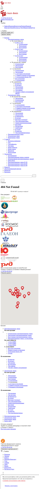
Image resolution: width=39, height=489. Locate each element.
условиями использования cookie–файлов (14, 480)
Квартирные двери (14, 137)
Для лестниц (19, 88)
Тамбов (29, 27)
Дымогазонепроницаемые (23, 123)
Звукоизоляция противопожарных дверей (21, 159)
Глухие (10, 353)
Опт (9, 142)
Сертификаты (12, 144)
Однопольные (23, 44)
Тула (33, 27)
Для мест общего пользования (17, 367)
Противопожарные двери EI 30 (17, 162)
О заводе (7, 139)
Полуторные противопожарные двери (20, 337)
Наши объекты (12, 147)
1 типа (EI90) (12, 342)
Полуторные (23, 47)
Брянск (6, 26)
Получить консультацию (8, 429)
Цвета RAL (11, 160)
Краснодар (17, 26)
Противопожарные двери (16, 39)
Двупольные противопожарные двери (20, 335)
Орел (12, 27)
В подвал (18, 118)
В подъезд (18, 85)
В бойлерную (19, 116)
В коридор (18, 83)
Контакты (7, 172)
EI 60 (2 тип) (19, 49)
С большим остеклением (22, 110)
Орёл (6, 464)
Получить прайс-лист (7, 32)
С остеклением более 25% (23, 77)
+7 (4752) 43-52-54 (6, 18)
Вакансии (11, 151)
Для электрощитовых (21, 121)
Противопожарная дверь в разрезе (18, 157)
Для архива (11, 363)
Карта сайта (8, 421)
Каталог (6, 37)
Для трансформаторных (22, 132)
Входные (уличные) (21, 119)
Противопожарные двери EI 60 (17, 164)
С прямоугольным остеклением (25, 75)
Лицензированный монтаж (12, 169)
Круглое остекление (14, 348)
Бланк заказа (12, 149)
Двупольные (23, 46)
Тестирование (12, 155)
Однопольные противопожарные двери (20, 333)
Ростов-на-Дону (18, 27)
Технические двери (14, 95)
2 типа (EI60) (12, 343)
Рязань (25, 27)
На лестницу (12, 364)
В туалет (18, 129)
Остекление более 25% (15, 351)
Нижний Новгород (10, 459)
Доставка (11, 146)
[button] (10, 290)
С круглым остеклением (22, 74)
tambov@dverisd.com (7, 19)
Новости (7, 167)
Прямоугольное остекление (16, 350)
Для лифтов (18, 90)
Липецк (23, 26)
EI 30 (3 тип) (19, 56)
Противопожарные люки (15, 134)
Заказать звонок (5, 34)
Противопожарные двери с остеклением (20, 338)
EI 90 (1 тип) (19, 42)
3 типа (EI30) (12, 345)
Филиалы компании (14, 141)
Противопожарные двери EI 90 (17, 165)
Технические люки (14, 136)
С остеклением (19, 80)
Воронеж (11, 26)
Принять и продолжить (11, 485)
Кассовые (18, 124)
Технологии (8, 154)
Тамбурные (18, 128)
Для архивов (19, 87)
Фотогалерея (12, 152)
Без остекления (20, 78)
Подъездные (19, 126)
